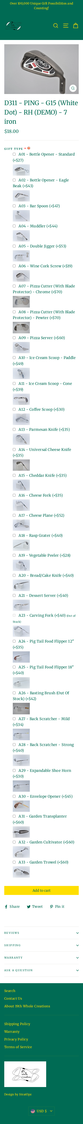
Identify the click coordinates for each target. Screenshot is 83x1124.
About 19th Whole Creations (27, 1006)
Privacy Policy (16, 1039)
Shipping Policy (17, 1024)
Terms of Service (18, 1047)
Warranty (13, 957)
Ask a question (18, 970)
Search (10, 991)
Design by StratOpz (18, 1094)
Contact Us (13, 998)
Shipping (12, 945)
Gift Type (13, 148)
